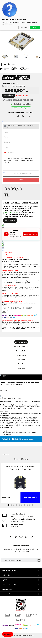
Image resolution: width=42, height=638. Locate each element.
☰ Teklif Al (10, 220)
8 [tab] (27, 505)
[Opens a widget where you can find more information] (7, 634)
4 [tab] (16, 505)
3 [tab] (14, 505)
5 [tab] (19, 505)
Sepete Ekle (30, 497)
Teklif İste (8, 95)
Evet (34, 27)
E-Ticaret (15, 635)
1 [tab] (9, 505)
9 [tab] (30, 505)
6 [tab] (22, 505)
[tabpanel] (20, 483)
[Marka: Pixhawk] (21, 78)
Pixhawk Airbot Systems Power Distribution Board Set (20, 468)
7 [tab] (24, 505)
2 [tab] (11, 505)
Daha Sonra (24, 27)
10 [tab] (32, 505)
